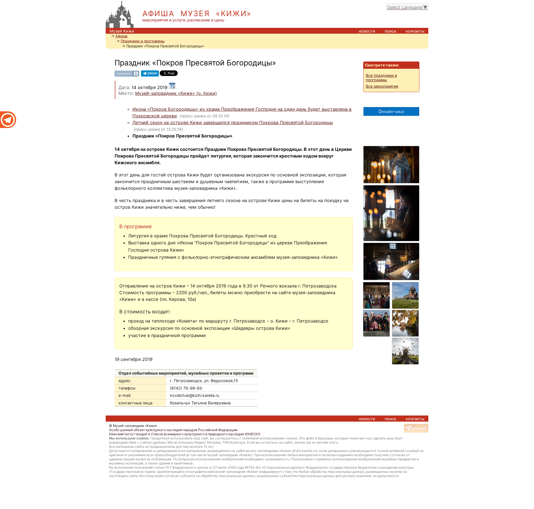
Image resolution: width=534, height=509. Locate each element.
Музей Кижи (122, 31)
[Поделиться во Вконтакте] (127, 75)
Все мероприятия (382, 86)
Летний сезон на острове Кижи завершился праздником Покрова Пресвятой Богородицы (232, 122)
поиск (390, 31)
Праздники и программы (143, 41)
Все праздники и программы (381, 77)
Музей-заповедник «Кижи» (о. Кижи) (176, 93)
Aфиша (121, 36)
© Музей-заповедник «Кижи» (133, 426)
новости (367, 31)
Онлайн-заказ (391, 111)
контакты (415, 31)
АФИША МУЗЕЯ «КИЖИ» (197, 13)
